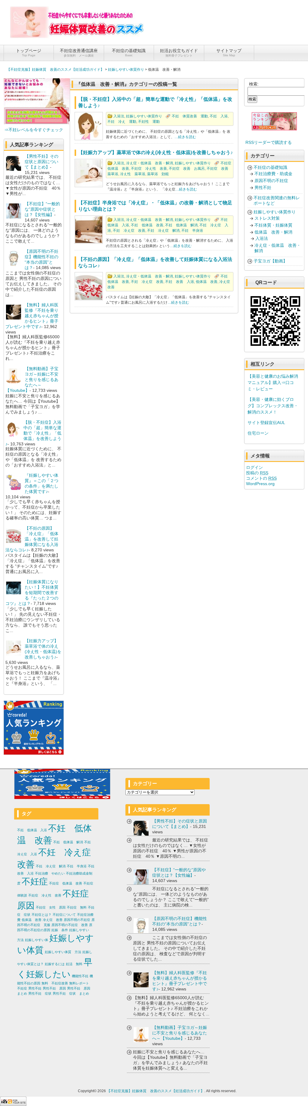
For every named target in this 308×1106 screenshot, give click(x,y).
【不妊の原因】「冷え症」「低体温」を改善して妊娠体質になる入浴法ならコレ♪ (31, 539)
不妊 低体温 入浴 (32, 830)
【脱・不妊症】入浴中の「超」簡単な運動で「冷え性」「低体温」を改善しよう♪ (33, 433)
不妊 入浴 (219, 116)
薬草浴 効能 (158, 174)
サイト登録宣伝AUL (266, 422)
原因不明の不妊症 (271, 180)
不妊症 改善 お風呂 (187, 168)
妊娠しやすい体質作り (126, 69)
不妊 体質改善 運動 (190, 116)
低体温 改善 (206, 282)
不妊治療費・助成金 (273, 173)
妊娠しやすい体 (36, 940)
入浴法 (118, 116)
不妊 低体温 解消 (181, 225)
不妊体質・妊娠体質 (273, 225)
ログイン (254, 467)
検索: (254, 84)
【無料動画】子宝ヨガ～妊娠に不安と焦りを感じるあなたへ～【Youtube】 (31, 379)
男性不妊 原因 (54, 988)
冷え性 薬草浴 (132, 174)
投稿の (257, 472)
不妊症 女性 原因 (51, 907)
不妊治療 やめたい (50, 873)
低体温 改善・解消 (273, 232)
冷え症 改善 (53, 920)
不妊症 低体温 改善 (65, 883)
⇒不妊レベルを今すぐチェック (33, 129)
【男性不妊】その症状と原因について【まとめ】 (41, 161)
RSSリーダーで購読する (268, 142)
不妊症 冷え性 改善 (149, 168)
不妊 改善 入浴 (179, 282)
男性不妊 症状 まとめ (71, 993)
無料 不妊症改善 (55, 983)
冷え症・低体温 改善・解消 (149, 163)
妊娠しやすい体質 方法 (63, 952)
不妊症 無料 (77, 907)
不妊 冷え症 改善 (129, 230)
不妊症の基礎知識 (270, 167)
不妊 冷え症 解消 (163, 230)
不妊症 (35, 881)
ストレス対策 (267, 218)
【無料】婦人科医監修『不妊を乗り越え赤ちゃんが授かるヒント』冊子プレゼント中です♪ (31, 315)
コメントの (261, 478)
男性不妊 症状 (39, 993)
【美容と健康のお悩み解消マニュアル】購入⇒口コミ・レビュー (273, 382)
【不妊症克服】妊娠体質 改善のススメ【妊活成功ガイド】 (55, 69)
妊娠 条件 (59, 930)
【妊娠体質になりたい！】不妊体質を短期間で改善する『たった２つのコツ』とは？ (31, 592)
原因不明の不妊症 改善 (69, 925)
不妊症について (64, 914)
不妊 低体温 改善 (147, 225)
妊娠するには (55, 964)
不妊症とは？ (41, 914)
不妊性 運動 (149, 121)
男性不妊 (262, 187)
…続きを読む (185, 137)
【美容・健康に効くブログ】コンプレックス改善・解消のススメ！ (273, 405)
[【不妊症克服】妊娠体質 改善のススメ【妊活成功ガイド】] (77, 36)
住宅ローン (258, 433)
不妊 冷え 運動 (121, 121)
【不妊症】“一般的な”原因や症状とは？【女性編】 (42, 209)
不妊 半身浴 (192, 230)
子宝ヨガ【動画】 (270, 261)
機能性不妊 (80, 976)
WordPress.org (260, 483)
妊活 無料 (74, 964)
